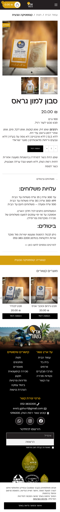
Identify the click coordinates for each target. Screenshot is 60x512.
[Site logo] (30, 4)
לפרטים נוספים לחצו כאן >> (40, 245)
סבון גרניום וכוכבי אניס (44, 306)
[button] (54, 48)
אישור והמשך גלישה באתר (30, 506)
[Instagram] (30, 421)
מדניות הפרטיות (40, 499)
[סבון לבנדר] (15, 290)
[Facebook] (41, 421)
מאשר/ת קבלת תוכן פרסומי (38, 448)
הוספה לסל (35, 149)
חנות (38, 15)
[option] (31, 72)
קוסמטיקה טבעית (22, 15)
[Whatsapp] (19, 421)
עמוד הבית (51, 15)
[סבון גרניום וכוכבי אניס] (44, 290)
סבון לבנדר (16, 306)
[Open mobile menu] (56, 5)
